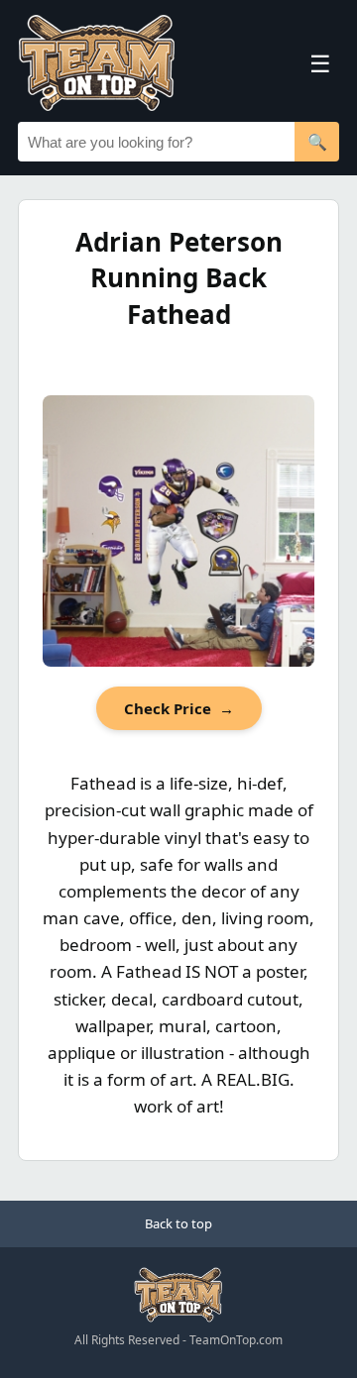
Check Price (179, 708)
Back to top (178, 1223)
